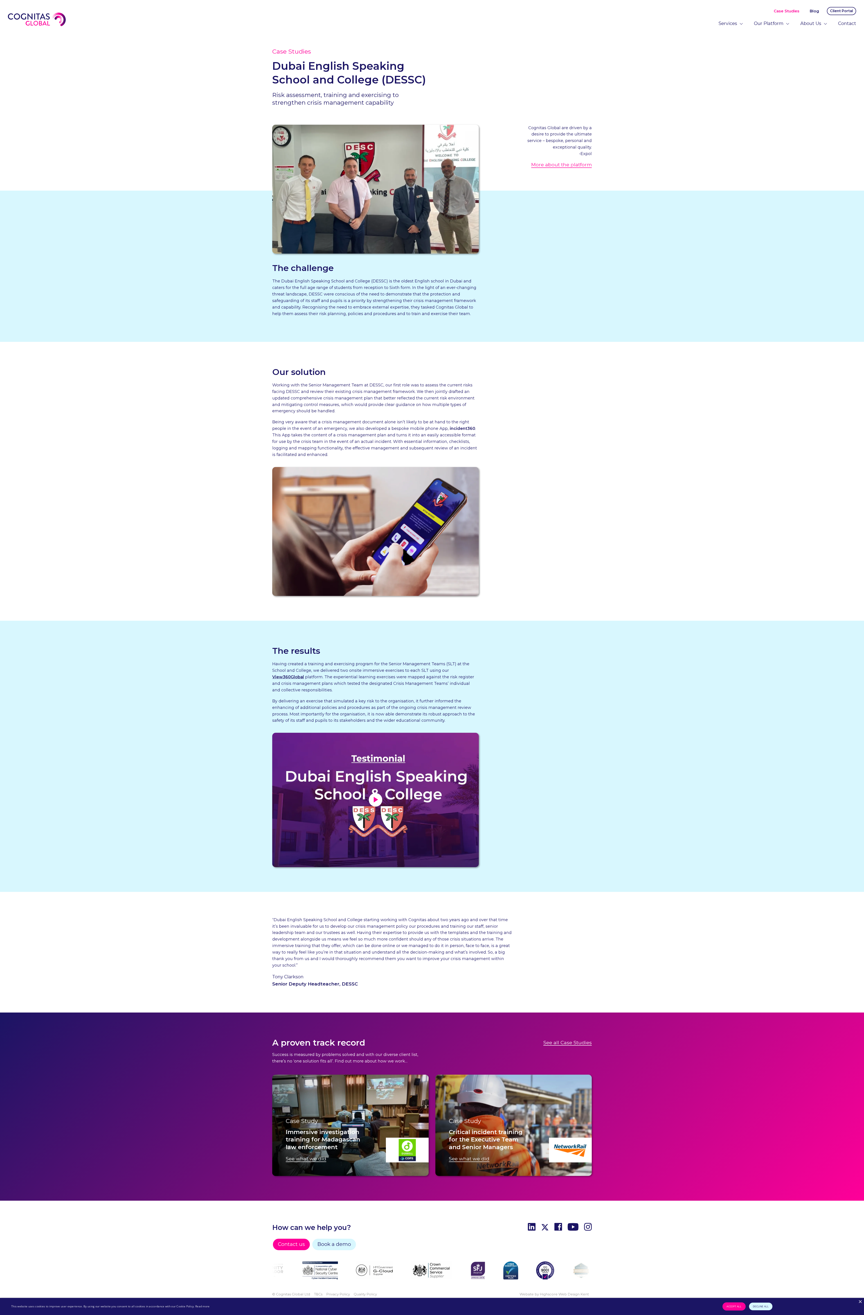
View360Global (288, 676)
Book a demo (334, 1244)
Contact (847, 23)
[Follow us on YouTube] (573, 1227)
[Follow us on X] (545, 1227)
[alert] (432, 1306)
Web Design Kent (573, 1294)
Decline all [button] (761, 1306)
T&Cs (318, 1294)
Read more (202, 1306)
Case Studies (786, 11)
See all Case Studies (567, 1042)
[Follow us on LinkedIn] (532, 1227)
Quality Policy (365, 1294)
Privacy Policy (338, 1294)
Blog (814, 11)
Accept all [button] (734, 1306)
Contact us (291, 1244)
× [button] (860, 1302)
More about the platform (561, 164)
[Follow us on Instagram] (588, 1227)
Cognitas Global (37, 19)
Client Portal (841, 11)
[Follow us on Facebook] (558, 1227)
